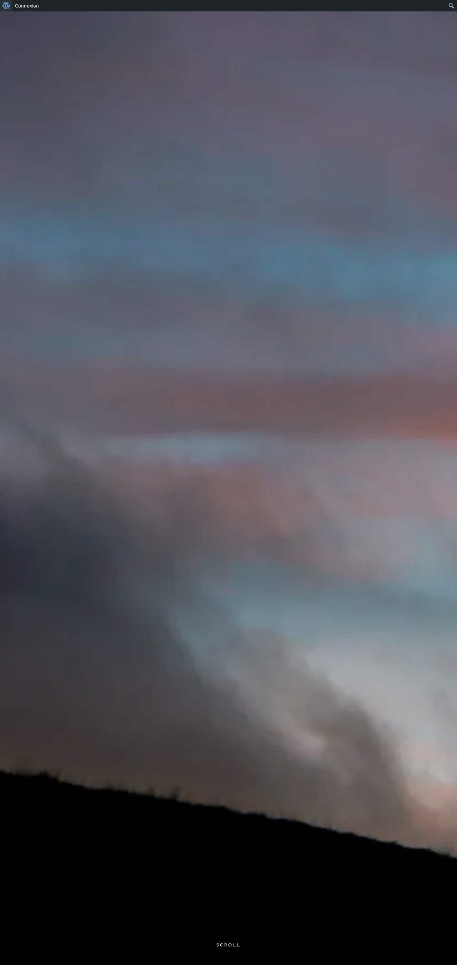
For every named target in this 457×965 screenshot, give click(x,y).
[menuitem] (6, 5)
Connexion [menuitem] (27, 6)
